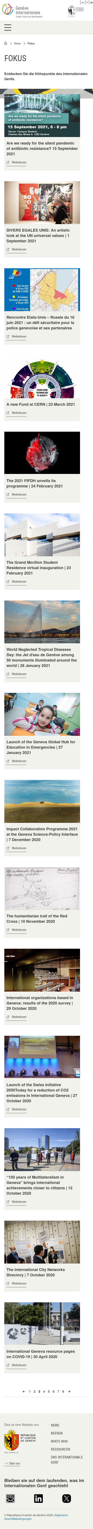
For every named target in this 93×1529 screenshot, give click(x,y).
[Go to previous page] (24, 1391)
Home (5, 43)
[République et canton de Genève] (19, 1441)
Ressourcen (60, 1449)
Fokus (31, 43)
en (82, 2)
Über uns (14, 1463)
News (17, 43)
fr (87, 2)
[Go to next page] (68, 1391)
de (91, 2)
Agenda (57, 1433)
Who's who (59, 1441)
